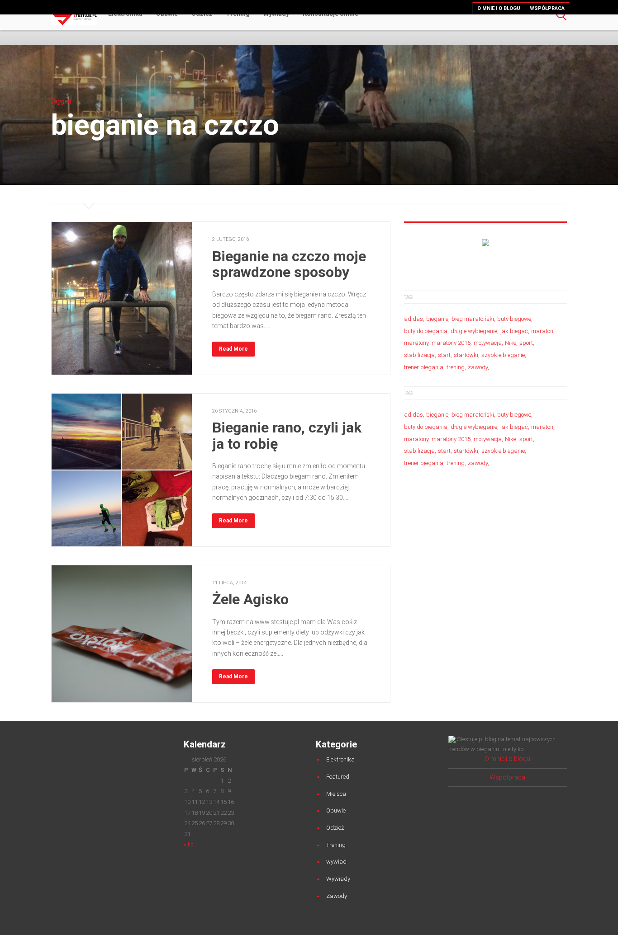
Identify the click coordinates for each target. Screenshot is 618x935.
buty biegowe (514, 318)
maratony (416, 342)
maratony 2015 (451, 342)
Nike (510, 342)
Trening (336, 844)
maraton (542, 331)
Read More (233, 349)
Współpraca (547, 8)
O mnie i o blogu (498, 8)
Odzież (335, 827)
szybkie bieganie (503, 355)
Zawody (336, 896)
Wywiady (338, 878)
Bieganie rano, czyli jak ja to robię (286, 435)
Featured (337, 776)
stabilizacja (419, 355)
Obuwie (336, 810)
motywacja (488, 342)
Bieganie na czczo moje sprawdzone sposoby (289, 264)
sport (526, 342)
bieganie (437, 318)
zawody (478, 367)
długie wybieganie (474, 331)
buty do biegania (425, 331)
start (444, 355)
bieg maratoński (473, 318)
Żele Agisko (250, 599)
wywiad (336, 861)
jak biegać (514, 331)
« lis (189, 844)
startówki (466, 355)
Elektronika (340, 759)
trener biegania (423, 367)
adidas (413, 318)
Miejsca (336, 793)
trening (456, 367)
